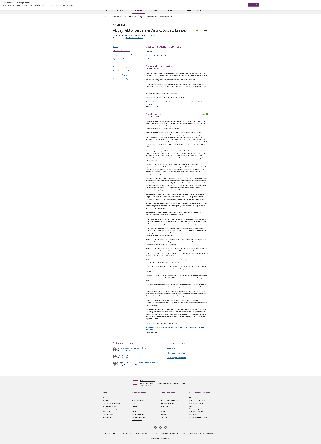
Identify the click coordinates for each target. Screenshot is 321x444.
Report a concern (195, 434)
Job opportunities (209, 434)
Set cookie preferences (240, 4)
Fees (190, 406)
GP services (135, 409)
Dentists (134, 406)
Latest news (164, 406)
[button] (202, 30)
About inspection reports (176, 358)
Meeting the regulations (196, 403)
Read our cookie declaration (11, 8)
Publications (171, 10)
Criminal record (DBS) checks (198, 417)
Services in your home (138, 400)
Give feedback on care (109, 406)
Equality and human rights (111, 409)
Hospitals (134, 411)
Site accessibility (111, 434)
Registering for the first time (198, 400)
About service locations (175, 348)
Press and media (108, 414)
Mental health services (138, 417)
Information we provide (176, 353)
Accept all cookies (253, 4)
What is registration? (195, 398)
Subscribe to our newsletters (169, 400)
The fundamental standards (111, 403)
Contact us (214, 10)
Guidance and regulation (193, 10)
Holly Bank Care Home (125, 355)
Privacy (183, 434)
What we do (106, 400)
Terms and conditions (143, 434)
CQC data (163, 414)
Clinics (133, 403)
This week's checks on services (169, 398)
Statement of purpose (196, 411)
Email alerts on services (167, 403)
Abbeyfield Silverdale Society (133, 17)
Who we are (106, 398)
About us (120, 10)
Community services (138, 414)
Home (105, 10)
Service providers (137, 420)
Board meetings (108, 417)
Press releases (164, 409)
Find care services (138, 10)
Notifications (193, 414)
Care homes (135, 398)
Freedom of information (169, 434)
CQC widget (163, 417)
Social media (164, 411)
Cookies (156, 434)
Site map (129, 434)
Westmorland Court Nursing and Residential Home (136, 348)
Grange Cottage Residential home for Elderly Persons (137, 362)
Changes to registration (196, 409)
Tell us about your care (147, 381)
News (156, 10)
